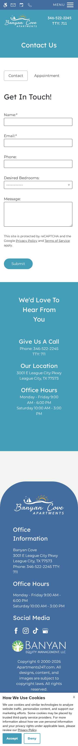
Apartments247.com (36, 667)
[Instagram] (26, 630)
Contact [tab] (15, 75)
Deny (32, 738)
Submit (18, 264)
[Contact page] (13, 5)
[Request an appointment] (21, 5)
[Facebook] (17, 630)
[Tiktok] (36, 630)
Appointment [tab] (46, 75)
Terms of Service (57, 241)
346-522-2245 (60, 21)
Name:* (11, 115)
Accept (12, 738)
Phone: (10, 157)
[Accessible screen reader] (5, 5)
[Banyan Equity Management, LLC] (39, 647)
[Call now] (30, 5)
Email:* (10, 136)
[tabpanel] (39, 179)
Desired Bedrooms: (21, 178)
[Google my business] (46, 630)
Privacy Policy (26, 241)
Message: (12, 199)
